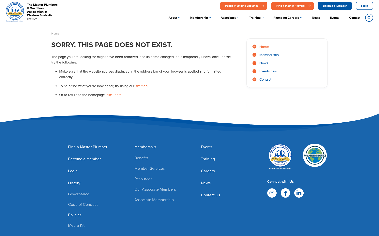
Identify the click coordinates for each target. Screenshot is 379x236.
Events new (268, 71)
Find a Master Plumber (290, 6)
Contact (354, 17)
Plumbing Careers (286, 17)
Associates (228, 17)
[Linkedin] (299, 192)
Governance (78, 194)
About (173, 17)
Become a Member (335, 6)
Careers (208, 171)
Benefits (141, 158)
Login (364, 6)
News (316, 17)
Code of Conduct (83, 204)
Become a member (84, 159)
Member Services (149, 168)
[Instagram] (272, 192)
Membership (199, 17)
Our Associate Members (155, 189)
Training (255, 17)
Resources (143, 179)
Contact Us (210, 195)
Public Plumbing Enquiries (242, 6)
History (74, 183)
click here (114, 94)
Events (334, 17)
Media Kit (76, 225)
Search (369, 18)
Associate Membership (154, 199)
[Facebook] (285, 192)
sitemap (141, 85)
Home (264, 46)
